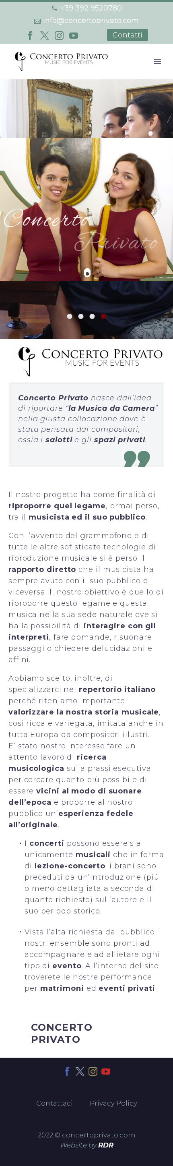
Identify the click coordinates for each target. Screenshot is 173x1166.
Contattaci (54, 1103)
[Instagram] (59, 35)
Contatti (127, 35)
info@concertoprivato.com (91, 20)
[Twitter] (44, 35)
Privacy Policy (113, 1103)
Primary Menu (157, 61)
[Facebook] (30, 35)
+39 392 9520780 (91, 8)
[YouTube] (73, 35)
